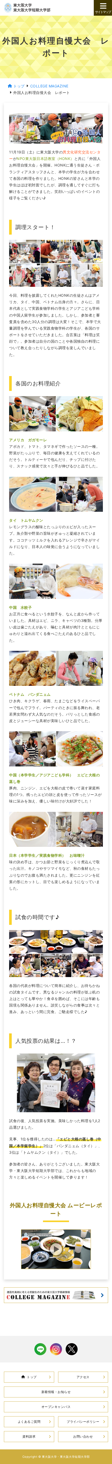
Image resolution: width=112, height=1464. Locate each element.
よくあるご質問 (29, 1422)
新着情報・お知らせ (56, 1392)
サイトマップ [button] (103, 12)
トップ (32, 1377)
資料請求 (28, 1436)
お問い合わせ (83, 1436)
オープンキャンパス (56, 1407)
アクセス (83, 1377)
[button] (56, 1249)
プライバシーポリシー (83, 1422)
